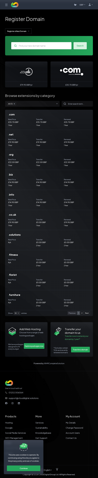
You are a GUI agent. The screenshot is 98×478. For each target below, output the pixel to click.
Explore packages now (34, 346)
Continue (24, 468)
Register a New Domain (16, 31)
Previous (72, 313)
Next (87, 313)
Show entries (17, 313)
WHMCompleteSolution (54, 363)
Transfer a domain (80, 349)
